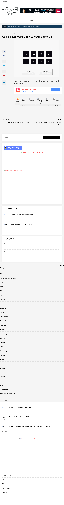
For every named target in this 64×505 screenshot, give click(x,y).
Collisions (3, 308)
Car (1, 304)
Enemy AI (3, 325)
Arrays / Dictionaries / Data (8, 278)
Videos (2, 381)
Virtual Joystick (4, 385)
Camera (2, 299)
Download (55, 90)
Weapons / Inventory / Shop (8, 393)
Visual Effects (4, 389)
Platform (2, 359)
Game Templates (9, 251)
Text (1, 372)
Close (62, 265)
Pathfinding (3, 351)
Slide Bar (3, 368)
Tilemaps (2, 376)
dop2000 (4, 44)
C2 (4, 247)
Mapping (2, 342)
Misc (14, 33)
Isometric (2, 338)
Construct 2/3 (8, 33)
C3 (2, 33)
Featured (2, 329)
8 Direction (3, 274)
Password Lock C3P (28, 89)
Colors (2, 312)
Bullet (1, 286)
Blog (1, 282)
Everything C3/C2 (9, 239)
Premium (6, 256)
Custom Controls (5, 321)
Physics (2, 355)
